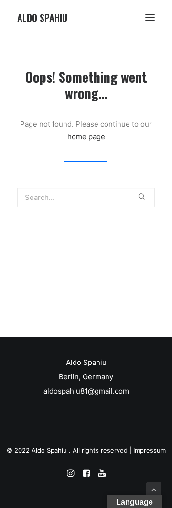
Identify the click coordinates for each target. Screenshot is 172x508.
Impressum (149, 450)
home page (86, 136)
